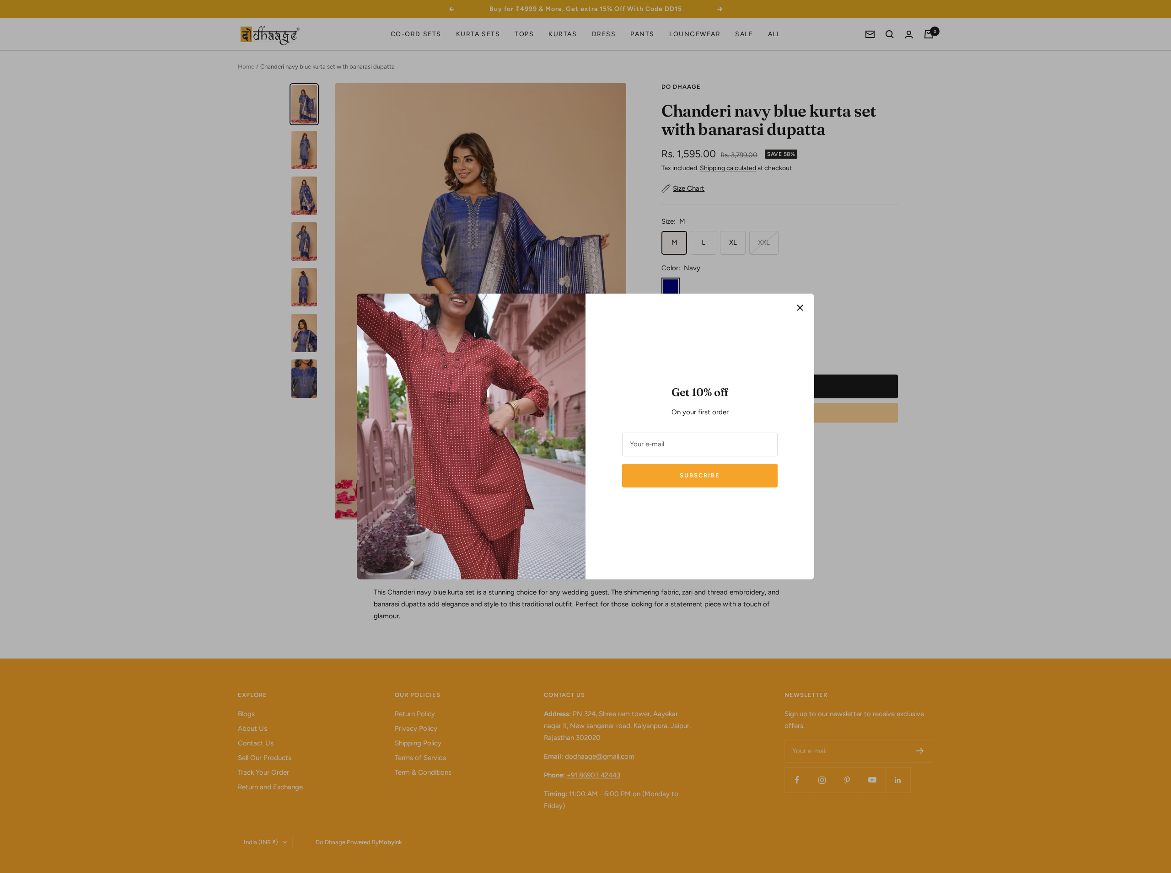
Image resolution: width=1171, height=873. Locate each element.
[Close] (800, 308)
